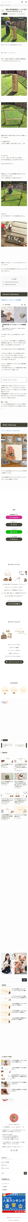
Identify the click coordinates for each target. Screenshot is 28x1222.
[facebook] (11, 1150)
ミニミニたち (6, 1168)
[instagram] (17, 1150)
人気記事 (5, 1186)
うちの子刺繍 (6, 1162)
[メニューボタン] (26, 2)
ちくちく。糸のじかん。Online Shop (10, 430)
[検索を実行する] (25, 1173)
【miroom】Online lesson (11, 282)
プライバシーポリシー (17, 1217)
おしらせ (5, 13)
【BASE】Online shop (10, 284)
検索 (24, 980)
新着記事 (5, 1189)
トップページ (6, 1183)
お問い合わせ (9, 1217)
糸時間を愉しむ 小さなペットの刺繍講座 (11, 300)
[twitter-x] (14, 1150)
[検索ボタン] (22, 2)
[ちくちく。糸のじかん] (6, 2)
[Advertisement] (14, 720)
